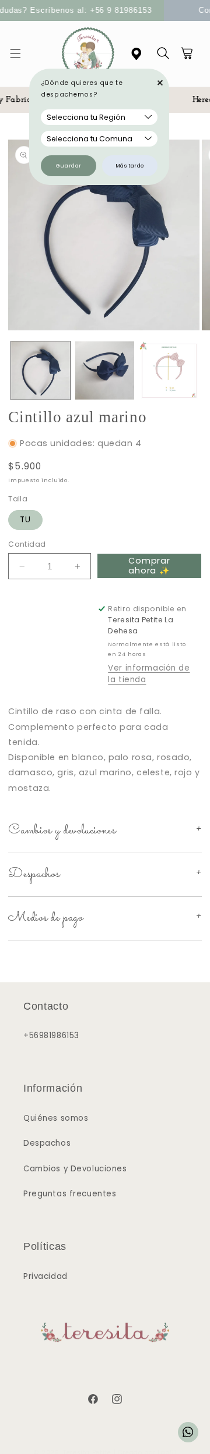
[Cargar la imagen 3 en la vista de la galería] (168, 370)
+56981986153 (51, 1035)
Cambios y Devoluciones (75, 1168)
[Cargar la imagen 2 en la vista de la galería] (104, 370)
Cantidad (27, 544)
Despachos (47, 1143)
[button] (22, 54)
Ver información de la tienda (149, 673)
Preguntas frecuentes (69, 1193)
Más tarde (130, 165)
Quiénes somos (55, 1118)
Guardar (69, 165)
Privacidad (45, 1276)
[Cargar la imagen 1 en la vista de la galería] (40, 370)
